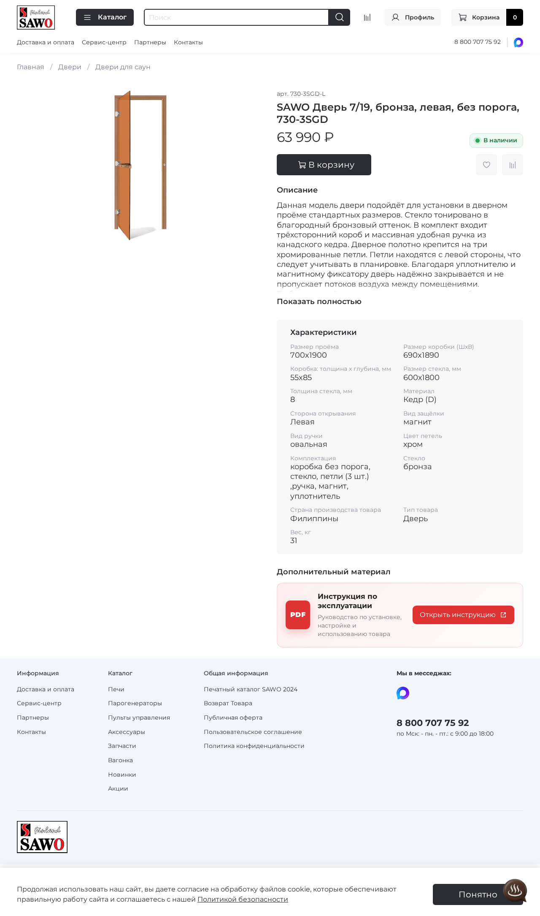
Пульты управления (139, 717)
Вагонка (120, 760)
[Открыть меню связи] (515, 891)
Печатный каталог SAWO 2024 (250, 689)
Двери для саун (123, 67)
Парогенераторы (135, 703)
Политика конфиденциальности (254, 746)
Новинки (122, 774)
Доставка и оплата (45, 42)
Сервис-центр (104, 42)
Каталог (112, 17)
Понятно (478, 894)
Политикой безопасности (242, 899)
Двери (69, 67)
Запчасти (122, 746)
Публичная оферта (233, 717)
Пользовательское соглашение (253, 732)
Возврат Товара (228, 703)
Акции (118, 788)
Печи (116, 689)
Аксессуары (126, 732)
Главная (30, 67)
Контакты (188, 42)
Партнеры (150, 42)
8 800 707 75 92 (477, 42)
